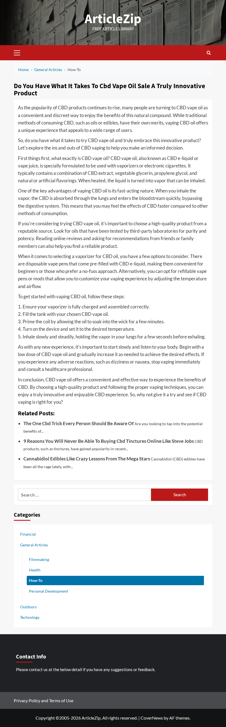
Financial (28, 534)
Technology (29, 617)
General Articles (34, 544)
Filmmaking (39, 559)
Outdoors (28, 606)
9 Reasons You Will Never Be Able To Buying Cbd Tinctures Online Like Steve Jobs (108, 441)
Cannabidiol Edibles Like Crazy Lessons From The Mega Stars (86, 459)
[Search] (208, 53)
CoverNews (152, 717)
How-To (35, 580)
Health (35, 570)
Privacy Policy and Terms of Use (43, 700)
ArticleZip (113, 19)
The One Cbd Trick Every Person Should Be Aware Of (78, 423)
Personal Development (48, 591)
